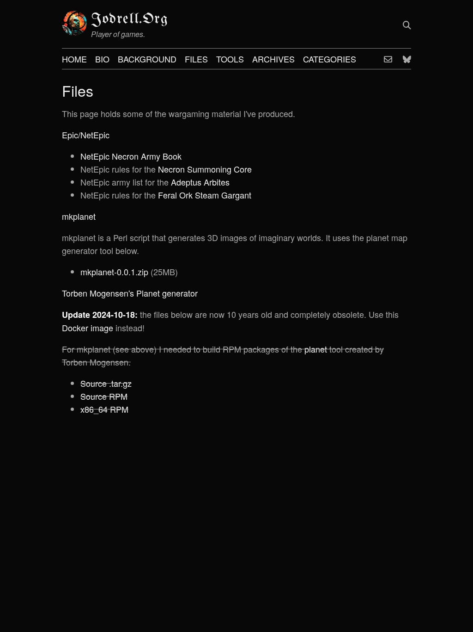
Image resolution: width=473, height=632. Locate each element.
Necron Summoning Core (205, 169)
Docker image (87, 328)
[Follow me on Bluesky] (407, 59)
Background (147, 59)
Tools (230, 59)
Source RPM (103, 396)
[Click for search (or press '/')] (407, 25)
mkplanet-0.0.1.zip (114, 272)
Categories (329, 59)
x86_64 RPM (104, 409)
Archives (273, 59)
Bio (102, 59)
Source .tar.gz (106, 383)
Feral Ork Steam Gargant (204, 195)
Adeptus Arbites (200, 182)
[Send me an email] (388, 58)
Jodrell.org (130, 19)
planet (315, 349)
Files (196, 59)
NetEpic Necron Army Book (131, 156)
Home (74, 59)
